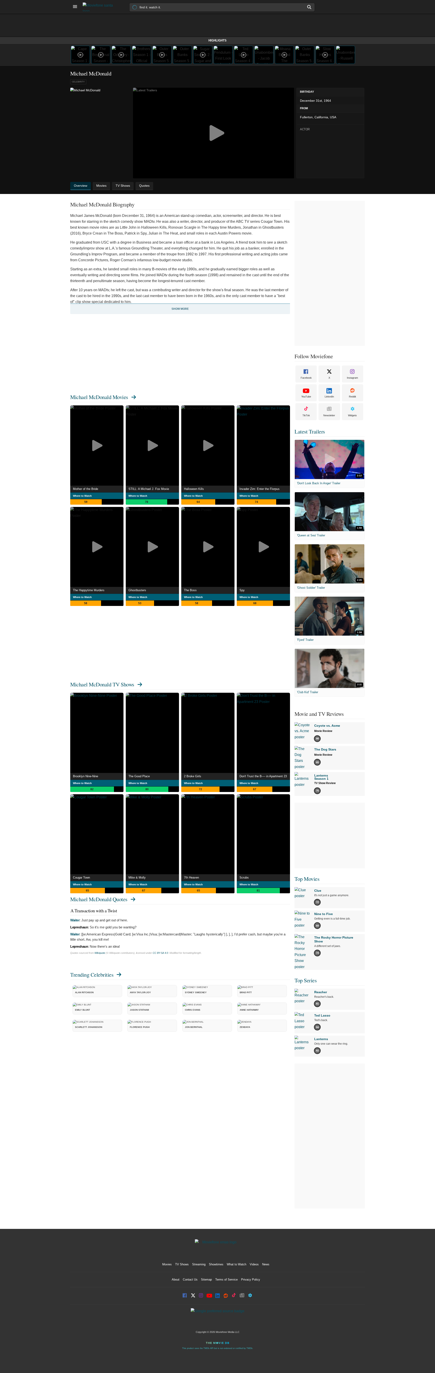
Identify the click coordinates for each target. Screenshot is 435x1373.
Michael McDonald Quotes (98, 899)
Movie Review (323, 731)
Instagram (352, 377)
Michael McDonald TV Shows (102, 684)
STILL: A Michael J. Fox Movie (148, 489)
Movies (167, 1264)
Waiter (75, 920)
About (175, 1279)
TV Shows (182, 1264)
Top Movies (307, 878)
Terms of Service (226, 1279)
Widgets (352, 415)
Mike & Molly (137, 877)
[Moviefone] (100, 6)
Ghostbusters (137, 590)
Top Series (306, 980)
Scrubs (244, 877)
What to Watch (236, 1264)
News (265, 1264)
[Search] (309, 7)
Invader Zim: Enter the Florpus (259, 489)
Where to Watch (82, 495)
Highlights (217, 40)
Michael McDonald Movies (99, 397)
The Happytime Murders (88, 590)
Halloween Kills (194, 489)
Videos (254, 1264)
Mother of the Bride (85, 489)
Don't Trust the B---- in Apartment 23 (263, 776)
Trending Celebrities (91, 974)
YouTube (306, 396)
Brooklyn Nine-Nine (85, 776)
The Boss (190, 590)
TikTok (306, 415)
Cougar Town (81, 877)
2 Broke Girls (192, 776)
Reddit (352, 396)
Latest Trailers (310, 431)
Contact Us (190, 1279)
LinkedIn (329, 396)
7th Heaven (191, 877)
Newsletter (329, 415)
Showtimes (216, 1264)
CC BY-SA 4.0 (160, 953)
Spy (242, 590)
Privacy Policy (250, 1279)
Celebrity (78, 81)
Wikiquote (99, 953)
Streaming (198, 1264)
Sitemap (206, 1279)
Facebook (306, 377)
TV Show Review (325, 783)
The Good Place (139, 776)
